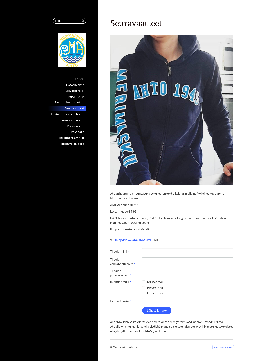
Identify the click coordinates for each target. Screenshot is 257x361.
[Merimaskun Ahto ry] (62, 50)
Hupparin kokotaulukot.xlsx (133, 240)
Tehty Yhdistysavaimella (223, 347)
